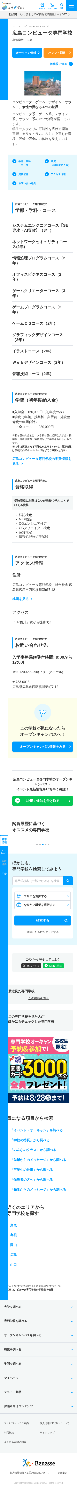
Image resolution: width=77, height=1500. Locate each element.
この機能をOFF (38, 998)
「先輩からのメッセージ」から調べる (38, 1159)
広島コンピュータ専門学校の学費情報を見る (41, 461)
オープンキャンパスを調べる (22, 1335)
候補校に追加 (58, 64)
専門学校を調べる (24, 1285)
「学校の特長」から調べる (30, 1140)
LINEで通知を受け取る (43, 800)
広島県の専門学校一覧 (48, 1285)
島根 (13, 1235)
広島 (13, 1255)
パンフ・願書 (57, 52)
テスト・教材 (12, 1392)
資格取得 (23, 174)
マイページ (11, 1378)
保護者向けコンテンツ (18, 1406)
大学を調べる (12, 1306)
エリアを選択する (35, 896)
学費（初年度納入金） (61, 163)
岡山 (13, 1245)
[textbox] (42, 880)
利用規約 (9, 1432)
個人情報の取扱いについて (54, 1423)
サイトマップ (47, 1432)
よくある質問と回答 (15, 1441)
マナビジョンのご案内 (16, 1423)
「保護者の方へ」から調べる (31, 1179)
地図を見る (20, 599)
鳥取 (13, 1225)
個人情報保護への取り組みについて (29, 1472)
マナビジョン (13, 7)
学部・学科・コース (24, 163)
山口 (13, 1264)
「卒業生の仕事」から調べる (31, 1169)
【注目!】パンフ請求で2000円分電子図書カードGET (37, 14)
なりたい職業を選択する (39, 904)
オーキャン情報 (26, 52)
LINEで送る (55, 965)
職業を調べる (12, 1349)
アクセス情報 (58, 174)
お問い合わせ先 (27, 183)
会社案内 (62, 1472)
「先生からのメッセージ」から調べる (38, 1189)
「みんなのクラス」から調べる (33, 1150)
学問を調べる (12, 1363)
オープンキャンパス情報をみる (43, 746)
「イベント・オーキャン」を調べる (36, 1130)
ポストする (33, 965)
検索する (42, 920)
